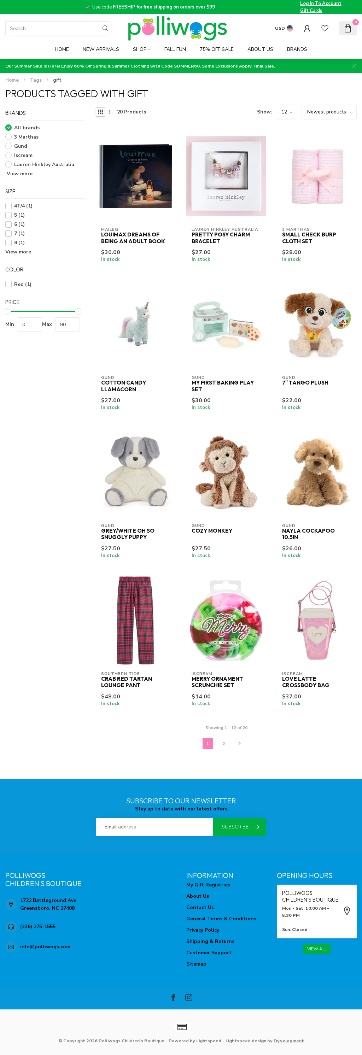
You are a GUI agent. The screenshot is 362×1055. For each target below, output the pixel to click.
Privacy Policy (202, 930)
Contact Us (200, 907)
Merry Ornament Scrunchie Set (217, 682)
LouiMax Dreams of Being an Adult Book (133, 237)
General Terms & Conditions (221, 918)
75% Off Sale (217, 49)
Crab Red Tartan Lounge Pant (126, 682)
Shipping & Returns (210, 941)
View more (19, 173)
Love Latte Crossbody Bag (305, 682)
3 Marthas (26, 137)
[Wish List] (324, 28)
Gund (20, 146)
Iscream (23, 155)
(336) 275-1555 (38, 926)
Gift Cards (311, 10)
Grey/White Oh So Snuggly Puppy (127, 534)
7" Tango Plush (305, 383)
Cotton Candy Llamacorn (123, 386)
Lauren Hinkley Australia (44, 164)
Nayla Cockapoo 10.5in (308, 534)
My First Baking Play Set (223, 386)
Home (62, 49)
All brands (27, 127)
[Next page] (239, 743)
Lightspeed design (246, 1041)
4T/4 (23, 206)
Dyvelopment (289, 1041)
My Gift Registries (208, 884)
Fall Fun (175, 49)
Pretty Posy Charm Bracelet (221, 237)
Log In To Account (320, 3)
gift (57, 80)
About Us (260, 49)
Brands (297, 49)
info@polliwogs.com (45, 946)
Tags (36, 80)
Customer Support (209, 952)
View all (317, 949)
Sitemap (196, 964)
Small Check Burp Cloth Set (309, 237)
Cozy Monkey (212, 531)
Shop (139, 49)
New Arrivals (101, 49)
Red (22, 284)
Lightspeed (208, 1041)
